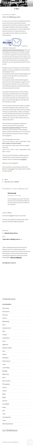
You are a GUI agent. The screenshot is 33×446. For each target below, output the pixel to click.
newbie (16, 181)
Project (4, 391)
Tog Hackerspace (13, 2)
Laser (4, 364)
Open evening (6, 381)
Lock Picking (6, 367)
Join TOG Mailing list (9, 430)
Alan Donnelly (12, 193)
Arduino (4, 318)
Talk (6, 179)
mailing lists (9, 181)
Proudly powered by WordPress (10, 442)
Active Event (5, 311)
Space (4, 407)
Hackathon (5, 357)
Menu (17, 8)
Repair (4, 397)
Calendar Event (6, 328)
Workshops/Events (7, 424)
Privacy (4, 387)
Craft (3, 341)
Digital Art (5, 344)
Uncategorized (6, 417)
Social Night (5, 404)
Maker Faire (5, 374)
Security (4, 400)
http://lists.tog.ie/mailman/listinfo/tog (13, 50)
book (3, 324)
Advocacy (5, 315)
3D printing (5, 308)
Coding (4, 334)
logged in (12, 215)
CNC (3, 331)
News (4, 377)
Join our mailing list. (16, 257)
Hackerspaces (6, 361)
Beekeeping (5, 321)
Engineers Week (7, 348)
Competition (6, 338)
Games (4, 354)
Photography (6, 384)
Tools (3, 414)
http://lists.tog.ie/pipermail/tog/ (11, 127)
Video (4, 420)
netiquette (23, 159)
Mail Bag (4, 371)
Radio (4, 394)
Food (3, 351)
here (12, 169)
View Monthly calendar (8, 299)
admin (13, 14)
